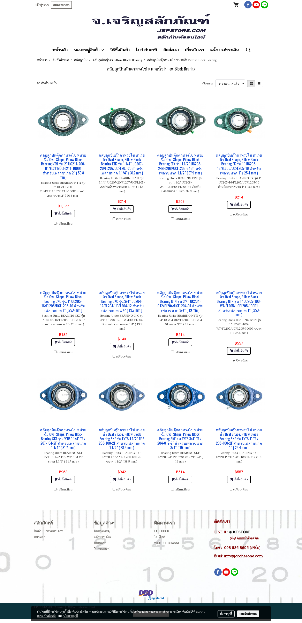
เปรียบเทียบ (65, 224)
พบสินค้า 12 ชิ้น (47, 83)
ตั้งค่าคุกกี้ (226, 614)
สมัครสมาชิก (61, 5)
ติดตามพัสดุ (102, 531)
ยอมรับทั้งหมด (248, 614)
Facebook (161, 531)
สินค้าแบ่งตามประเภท (48, 531)
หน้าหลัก (60, 49)
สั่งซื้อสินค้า (64, 213)
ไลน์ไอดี (159, 537)
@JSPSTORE (239, 532)
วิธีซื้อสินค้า (120, 49)
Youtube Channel (167, 543)
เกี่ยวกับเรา (194, 49)
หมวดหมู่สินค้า (87, 49)
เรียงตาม (209, 83)
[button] (248, 50)
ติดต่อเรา (171, 49)
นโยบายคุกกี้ (70, 616)
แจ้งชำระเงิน (102, 537)
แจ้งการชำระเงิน (224, 49)
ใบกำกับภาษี (146, 49)
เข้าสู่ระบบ (42, 4)
